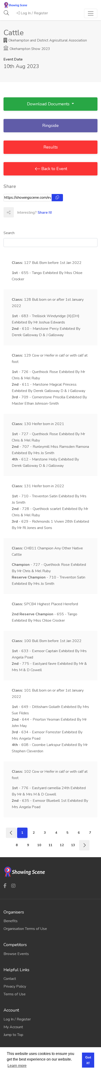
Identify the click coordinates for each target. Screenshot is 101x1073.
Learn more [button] (17, 1066)
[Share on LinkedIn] (39, 212)
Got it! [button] (88, 1060)
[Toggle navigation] (90, 13)
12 (62, 845)
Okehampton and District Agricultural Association (47, 40)
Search (9, 233)
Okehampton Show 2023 (29, 48)
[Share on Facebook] (19, 212)
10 (39, 845)
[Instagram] (13, 886)
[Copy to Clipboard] (57, 197)
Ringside (50, 125)
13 (73, 845)
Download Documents (49, 104)
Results (50, 147)
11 (50, 845)
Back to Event (53, 168)
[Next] (84, 845)
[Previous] (11, 833)
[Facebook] (5, 886)
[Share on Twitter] (29, 212)
